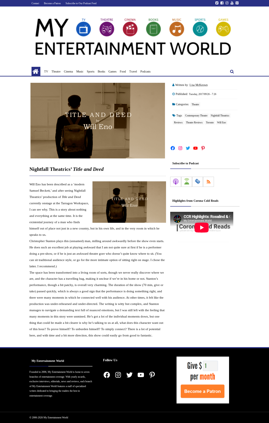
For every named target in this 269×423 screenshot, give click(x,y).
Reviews (178, 122)
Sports (90, 71)
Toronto (210, 122)
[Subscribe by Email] (197, 182)
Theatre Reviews (194, 122)
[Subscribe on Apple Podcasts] (175, 182)
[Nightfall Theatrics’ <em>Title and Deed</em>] (97, 120)
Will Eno (221, 122)
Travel (133, 71)
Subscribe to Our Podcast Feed (81, 3)
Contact (35, 3)
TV (46, 71)
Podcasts (145, 71)
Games (112, 71)
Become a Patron (52, 3)
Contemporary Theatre (196, 115)
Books (101, 71)
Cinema (68, 71)
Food (123, 71)
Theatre (56, 71)
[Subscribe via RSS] (208, 182)
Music (79, 71)
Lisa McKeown (199, 85)
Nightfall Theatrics (220, 115)
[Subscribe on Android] (186, 182)
